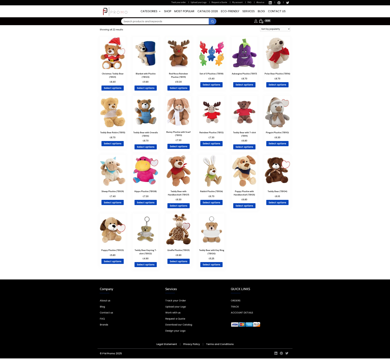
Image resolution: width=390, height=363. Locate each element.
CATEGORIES (149, 11)
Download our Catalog (178, 324)
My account (237, 2)
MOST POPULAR (184, 11)
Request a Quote (219, 2)
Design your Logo (175, 331)
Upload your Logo (199, 2)
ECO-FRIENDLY (230, 11)
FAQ (249, 2)
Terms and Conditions (220, 344)
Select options (112, 88)
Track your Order (175, 300)
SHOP (167, 11)
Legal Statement (166, 344)
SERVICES (248, 11)
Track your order (178, 2)
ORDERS (235, 300)
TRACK (235, 306)
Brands (104, 324)
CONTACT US (277, 11)
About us (260, 2)
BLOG (261, 11)
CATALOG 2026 (207, 11)
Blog (102, 306)
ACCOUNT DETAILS (242, 312)
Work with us (173, 312)
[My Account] (255, 21)
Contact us (106, 312)
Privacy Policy (191, 344)
